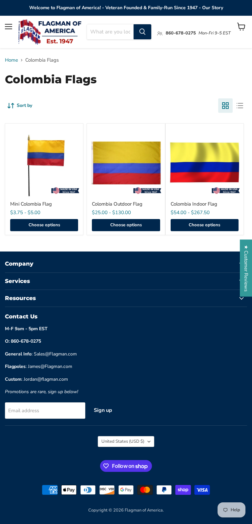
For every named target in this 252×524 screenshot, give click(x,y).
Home (11, 60)
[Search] (142, 31)
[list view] (240, 105)
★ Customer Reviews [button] (246, 268)
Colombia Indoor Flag (194, 204)
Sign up (103, 410)
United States (122, 441)
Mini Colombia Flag (31, 204)
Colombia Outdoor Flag (117, 204)
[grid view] (225, 105)
